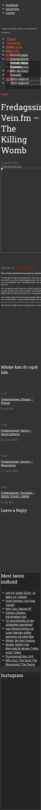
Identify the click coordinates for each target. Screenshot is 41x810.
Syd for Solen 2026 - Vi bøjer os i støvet (20, 595)
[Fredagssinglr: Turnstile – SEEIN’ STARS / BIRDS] (9, 483)
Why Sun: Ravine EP (18, 609)
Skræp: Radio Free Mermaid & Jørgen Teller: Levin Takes (22, 648)
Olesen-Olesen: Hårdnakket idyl (15, 615)
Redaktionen (19, 63)
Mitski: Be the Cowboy (20, 640)
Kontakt (15, 75)
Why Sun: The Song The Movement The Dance (21, 662)
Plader (9, 47)
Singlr (4, 94)
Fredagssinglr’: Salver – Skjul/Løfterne (16, 432)
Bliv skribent (19, 71)
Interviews (15, 47)
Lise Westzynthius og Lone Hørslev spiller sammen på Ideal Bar (19, 632)
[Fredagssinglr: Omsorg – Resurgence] (9, 452)
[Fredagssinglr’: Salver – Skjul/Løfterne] (9, 420)
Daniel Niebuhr (25, 268)
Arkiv (9, 79)
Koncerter (12, 51)
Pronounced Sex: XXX (19, 656)
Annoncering (19, 59)
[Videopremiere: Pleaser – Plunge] (9, 389)
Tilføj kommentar (11, 166)
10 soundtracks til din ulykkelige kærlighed (19, 623)
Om (7, 59)
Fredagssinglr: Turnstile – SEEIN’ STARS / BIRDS (18, 494)
